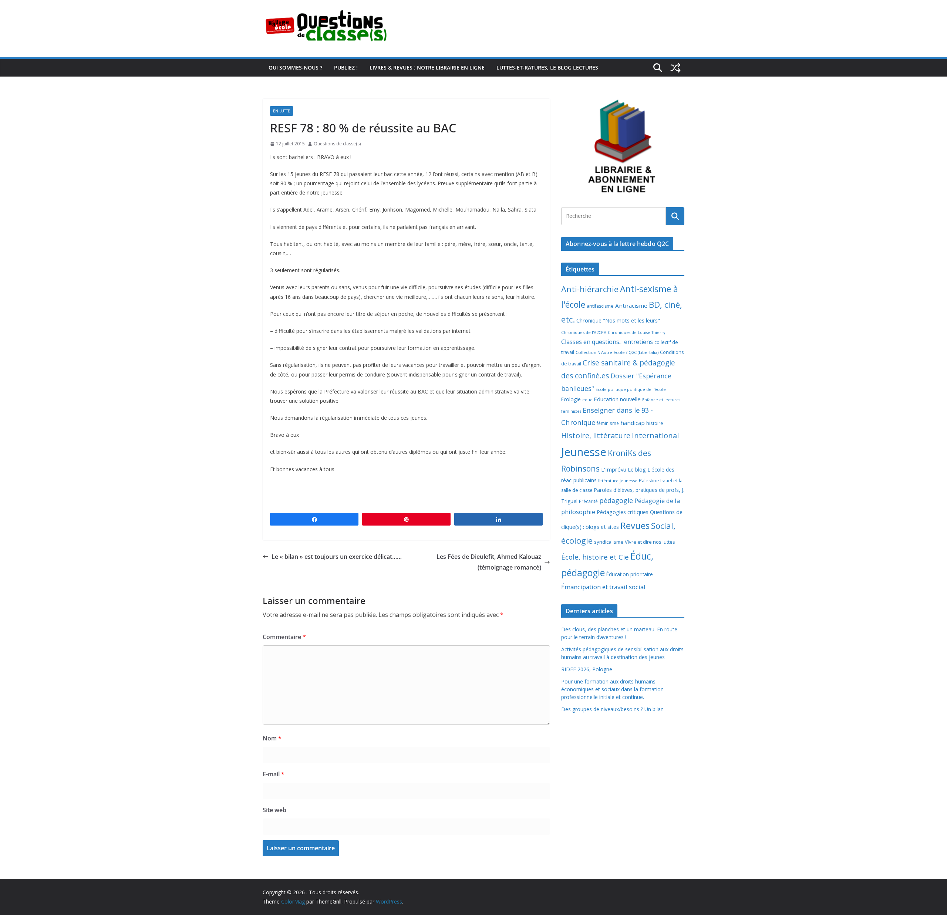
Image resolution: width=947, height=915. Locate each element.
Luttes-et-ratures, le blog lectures (547, 67)
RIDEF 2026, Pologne (586, 669)
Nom (272, 738)
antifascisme (600, 306)
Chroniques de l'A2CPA (583, 332)
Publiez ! (346, 67)
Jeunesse (583, 452)
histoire (654, 423)
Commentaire (284, 637)
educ (587, 399)
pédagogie (616, 500)
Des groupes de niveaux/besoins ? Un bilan (612, 709)
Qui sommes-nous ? (295, 67)
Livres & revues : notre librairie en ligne (427, 67)
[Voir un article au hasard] (675, 68)
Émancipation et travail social (603, 587)
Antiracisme (631, 305)
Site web (274, 810)
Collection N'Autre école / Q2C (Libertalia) (617, 352)
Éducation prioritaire (629, 574)
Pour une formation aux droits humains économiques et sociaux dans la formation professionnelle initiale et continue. (612, 689)
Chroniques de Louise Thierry (636, 332)
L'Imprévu (613, 469)
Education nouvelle (617, 399)
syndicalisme (608, 541)
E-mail (273, 774)
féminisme (608, 423)
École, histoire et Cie (595, 557)
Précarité (588, 501)
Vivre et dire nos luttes (650, 541)
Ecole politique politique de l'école (631, 389)
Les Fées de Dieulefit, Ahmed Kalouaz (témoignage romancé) (489, 562)
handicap (632, 422)
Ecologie (571, 399)
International (655, 435)
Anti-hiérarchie (590, 289)
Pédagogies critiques (622, 512)
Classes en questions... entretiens (607, 342)
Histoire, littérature (595, 435)
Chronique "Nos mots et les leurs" (618, 320)
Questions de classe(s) (337, 144)
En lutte (281, 111)
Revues (635, 525)
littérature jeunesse (617, 480)
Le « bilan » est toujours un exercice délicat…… (337, 557)
